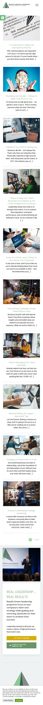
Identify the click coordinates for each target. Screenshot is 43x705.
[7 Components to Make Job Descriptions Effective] (21, 28)
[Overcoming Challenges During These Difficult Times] (21, 291)
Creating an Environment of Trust (21, 459)
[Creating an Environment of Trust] (21, 445)
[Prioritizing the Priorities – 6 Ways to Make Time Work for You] (21, 79)
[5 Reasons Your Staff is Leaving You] (21, 130)
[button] (2, 17)
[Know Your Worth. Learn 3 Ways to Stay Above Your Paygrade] (21, 240)
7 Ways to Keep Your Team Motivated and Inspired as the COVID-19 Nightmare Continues (21, 201)
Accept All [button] (19, 700)
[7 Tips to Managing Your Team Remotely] (21, 345)
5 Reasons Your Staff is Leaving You (21, 147)
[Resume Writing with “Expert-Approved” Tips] (21, 396)
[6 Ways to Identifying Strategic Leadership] (21, 493)
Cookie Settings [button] (8, 700)
